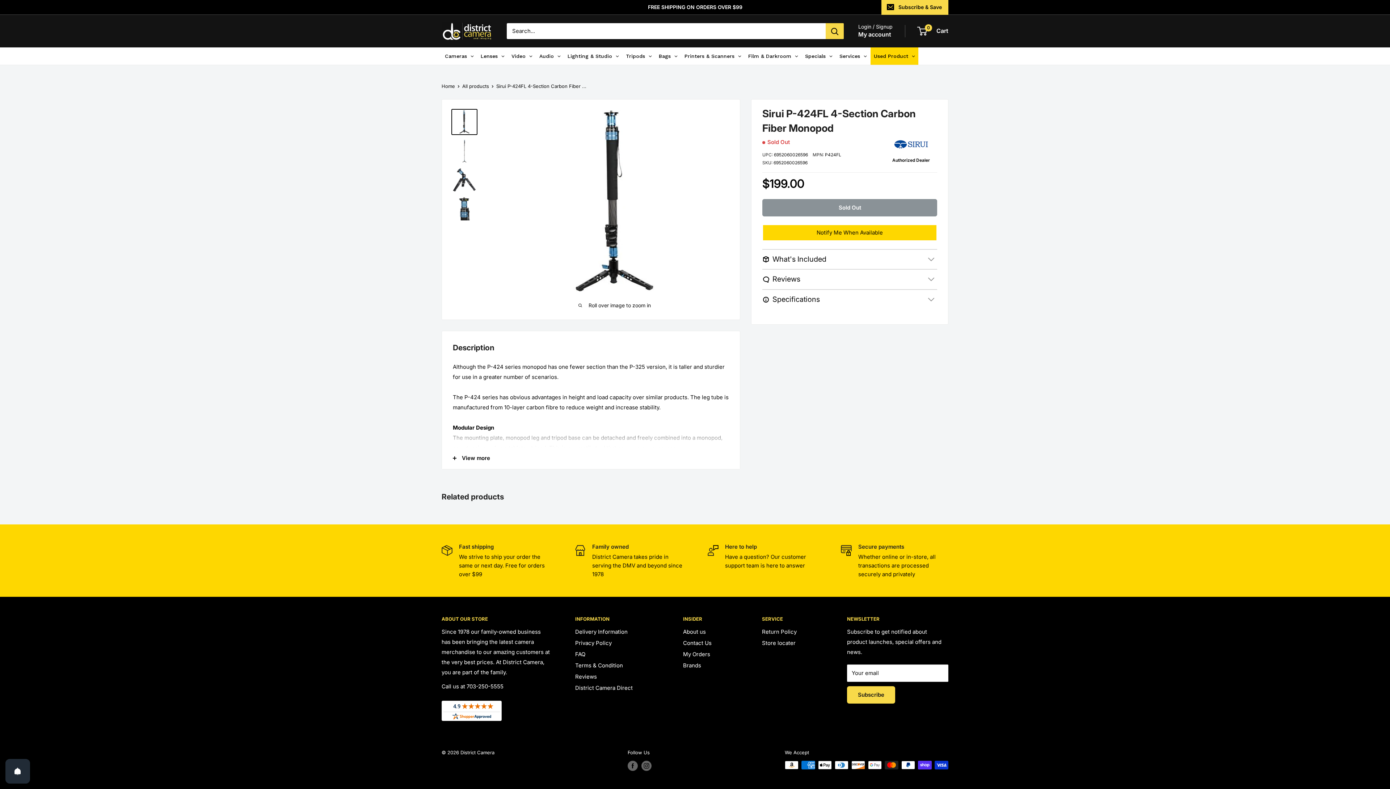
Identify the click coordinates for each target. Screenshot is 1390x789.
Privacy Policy (593, 643)
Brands (692, 665)
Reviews (586, 676)
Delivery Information (601, 631)
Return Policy (779, 631)
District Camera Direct (604, 687)
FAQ (580, 654)
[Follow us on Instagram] (646, 766)
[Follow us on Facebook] (633, 766)
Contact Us (697, 643)
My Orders (696, 654)
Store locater (779, 643)
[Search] (835, 31)
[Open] (17, 771)
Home (448, 86)
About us (694, 631)
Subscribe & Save (920, 7)
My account (874, 34)
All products (475, 86)
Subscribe (871, 694)
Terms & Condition (599, 665)
